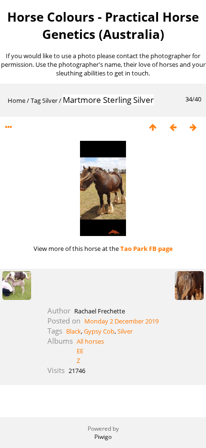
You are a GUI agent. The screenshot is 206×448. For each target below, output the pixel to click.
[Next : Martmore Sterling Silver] (193, 127)
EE (80, 351)
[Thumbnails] (153, 127)
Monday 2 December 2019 (121, 321)
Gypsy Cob (99, 331)
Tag (36, 100)
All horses (90, 341)
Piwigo (103, 437)
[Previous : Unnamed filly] (173, 127)
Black (73, 331)
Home (16, 100)
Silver (49, 100)
